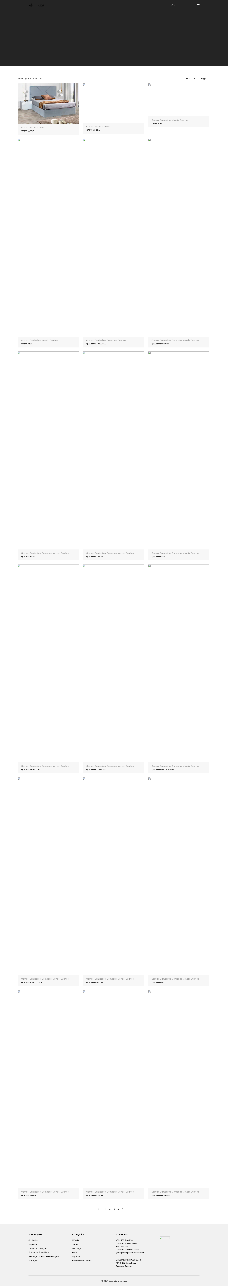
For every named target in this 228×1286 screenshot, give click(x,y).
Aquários (76, 1256)
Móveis (33, 127)
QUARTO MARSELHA (30, 769)
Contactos (33, 1240)
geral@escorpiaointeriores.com (130, 1252)
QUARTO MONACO (160, 343)
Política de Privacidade (38, 1252)
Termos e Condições (38, 1248)
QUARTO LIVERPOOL (160, 1195)
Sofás (75, 1244)
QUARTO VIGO (28, 556)
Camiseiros (165, 120)
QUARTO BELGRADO (96, 769)
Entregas (32, 1260)
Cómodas (112, 340)
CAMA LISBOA (93, 130)
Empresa (32, 1244)
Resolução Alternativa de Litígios (43, 1256)
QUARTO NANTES (94, 982)
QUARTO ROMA (28, 1195)
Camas (24, 127)
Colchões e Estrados (82, 1260)
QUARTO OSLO (158, 982)
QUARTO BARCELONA (31, 982)
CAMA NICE (26, 343)
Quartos (41, 127)
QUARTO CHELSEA (95, 1195)
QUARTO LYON (158, 556)
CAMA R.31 (156, 123)
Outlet (75, 1252)
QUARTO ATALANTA (96, 343)
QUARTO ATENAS (94, 556)
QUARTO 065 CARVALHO (163, 769)
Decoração (77, 1248)
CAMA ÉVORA (27, 131)
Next (127, 1209)
